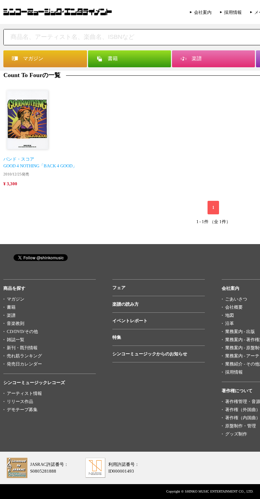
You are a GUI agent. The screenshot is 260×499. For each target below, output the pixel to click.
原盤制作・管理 (240, 425)
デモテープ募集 (22, 409)
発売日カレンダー (24, 363)
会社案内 (203, 12)
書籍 (11, 307)
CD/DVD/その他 (22, 331)
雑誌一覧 (15, 339)
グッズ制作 (236, 433)
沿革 (229, 323)
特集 (116, 337)
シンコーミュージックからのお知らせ (149, 353)
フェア (119, 287)
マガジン (15, 299)
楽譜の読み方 (125, 304)
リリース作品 (20, 401)
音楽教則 (15, 323)
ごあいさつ (236, 299)
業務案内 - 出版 (240, 331)
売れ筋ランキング (24, 355)
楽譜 (11, 315)
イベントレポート (130, 320)
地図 (229, 315)
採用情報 (233, 12)
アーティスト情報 (24, 393)
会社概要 (234, 307)
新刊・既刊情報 (22, 347)
